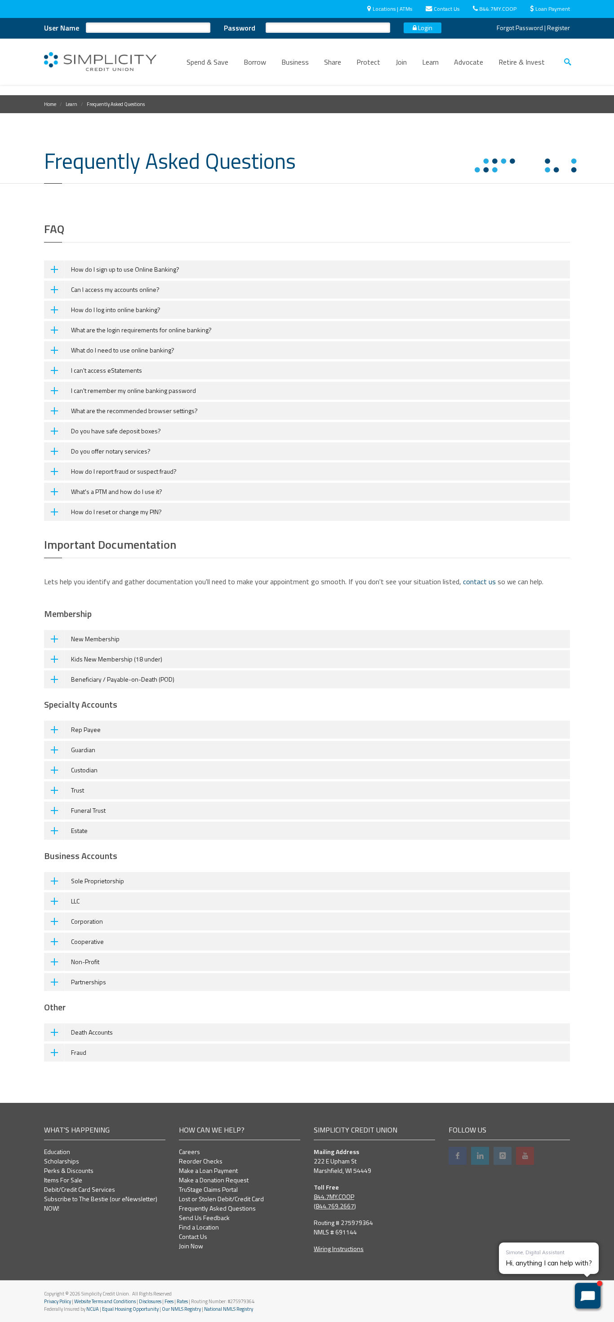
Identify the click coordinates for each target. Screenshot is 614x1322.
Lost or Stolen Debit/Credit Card (221, 1198)
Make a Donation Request (214, 1180)
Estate (79, 830)
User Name (61, 27)
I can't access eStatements (106, 370)
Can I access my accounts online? (115, 289)
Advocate (468, 62)
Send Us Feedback (204, 1217)
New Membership (95, 638)
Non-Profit (85, 961)
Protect (368, 62)
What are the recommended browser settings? (134, 410)
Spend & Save (207, 62)
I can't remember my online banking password (133, 390)
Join (401, 62)
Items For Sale (63, 1180)
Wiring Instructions (339, 1248)
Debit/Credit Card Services (79, 1189)
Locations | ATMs (392, 8)
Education (57, 1151)
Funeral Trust (88, 810)
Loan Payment (552, 8)
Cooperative (87, 941)
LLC (75, 901)
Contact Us (446, 8)
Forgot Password (520, 27)
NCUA (92, 1309)
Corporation (87, 921)
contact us (479, 581)
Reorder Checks (200, 1161)
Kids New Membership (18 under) (116, 659)
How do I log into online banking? (115, 309)
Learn (430, 62)
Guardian (83, 749)
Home (50, 104)
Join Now (191, 1246)
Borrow (255, 62)
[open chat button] (588, 1296)
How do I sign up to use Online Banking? (125, 269)
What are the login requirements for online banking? (141, 330)
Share (332, 62)
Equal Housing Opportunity (130, 1309)
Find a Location (199, 1227)
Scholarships (61, 1161)
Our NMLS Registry (181, 1309)
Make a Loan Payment (208, 1170)
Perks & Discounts (68, 1170)
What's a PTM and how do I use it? (116, 491)
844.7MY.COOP (498, 8)
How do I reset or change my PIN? (116, 511)
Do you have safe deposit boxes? (116, 431)
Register (558, 27)
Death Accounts (92, 1032)
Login (424, 27)
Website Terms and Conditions (105, 1301)
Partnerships (88, 982)
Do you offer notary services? (111, 451)
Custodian (84, 770)
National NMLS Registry (228, 1309)
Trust (77, 790)
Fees (169, 1301)
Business (295, 62)
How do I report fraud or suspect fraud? (124, 471)
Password (239, 27)
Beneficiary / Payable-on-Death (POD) (122, 679)
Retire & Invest (521, 62)
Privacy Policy (57, 1301)
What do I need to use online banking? (122, 350)
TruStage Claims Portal (208, 1189)
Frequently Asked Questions (217, 1208)
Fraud (78, 1052)
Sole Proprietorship (97, 881)
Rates (182, 1301)
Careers (189, 1151)
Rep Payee (86, 729)
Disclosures (150, 1301)
